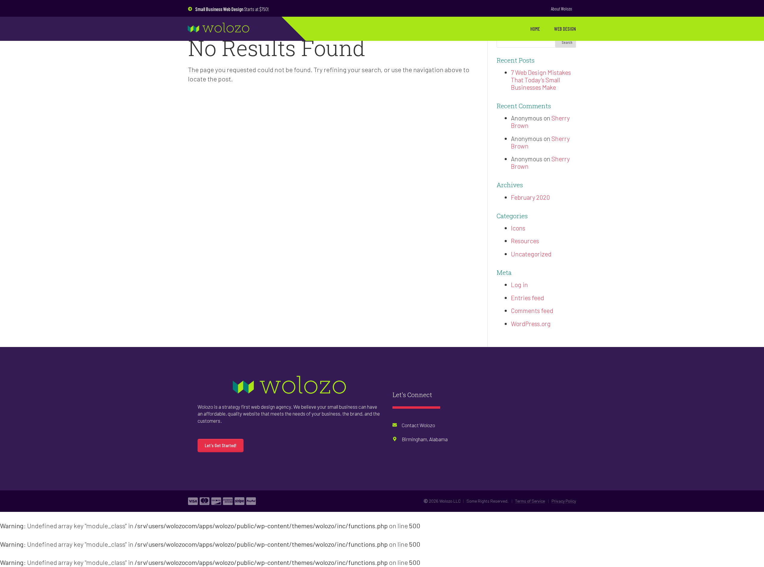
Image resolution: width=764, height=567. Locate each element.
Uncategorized (531, 254)
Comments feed (532, 310)
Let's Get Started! (220, 445)
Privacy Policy (564, 501)
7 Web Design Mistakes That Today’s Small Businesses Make (541, 80)
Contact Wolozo (418, 425)
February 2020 (530, 197)
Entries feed (527, 297)
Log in (519, 284)
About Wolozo (561, 8)
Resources (525, 240)
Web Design (565, 29)
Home (535, 29)
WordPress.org (531, 323)
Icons (518, 228)
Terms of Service (530, 501)
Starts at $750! (232, 9)
